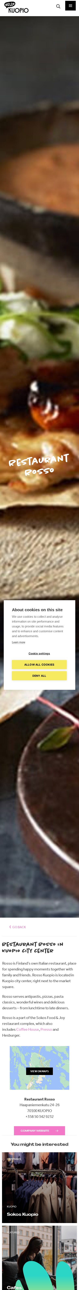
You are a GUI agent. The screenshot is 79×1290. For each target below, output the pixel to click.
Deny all (39, 675)
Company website (35, 1130)
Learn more (18, 642)
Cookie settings (39, 653)
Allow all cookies (39, 664)
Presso (46, 1029)
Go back (19, 927)
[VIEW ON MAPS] (39, 1093)
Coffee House (27, 1029)
